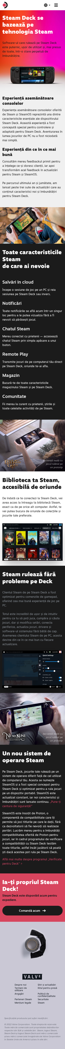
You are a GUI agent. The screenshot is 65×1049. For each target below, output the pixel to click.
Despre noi (20, 984)
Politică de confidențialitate (46, 994)
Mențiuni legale (23, 1002)
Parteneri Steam (23, 999)
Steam (41, 1002)
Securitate (43, 999)
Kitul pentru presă (47, 987)
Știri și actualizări (47, 984)
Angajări (19, 993)
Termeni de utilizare (21, 989)
